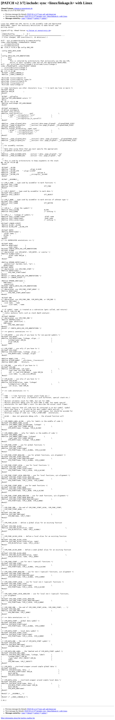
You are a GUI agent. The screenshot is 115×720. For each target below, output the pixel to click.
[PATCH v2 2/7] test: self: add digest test (41, 14)
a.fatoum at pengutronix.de (22, 8)
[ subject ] (36, 18)
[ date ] (23, 18)
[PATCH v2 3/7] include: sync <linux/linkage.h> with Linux (45, 16)
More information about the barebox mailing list (18, 718)
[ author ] (44, 18)
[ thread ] (29, 18)
